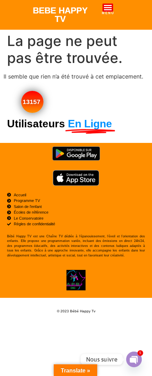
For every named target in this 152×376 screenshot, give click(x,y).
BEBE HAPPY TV (60, 15)
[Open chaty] (134, 359)
